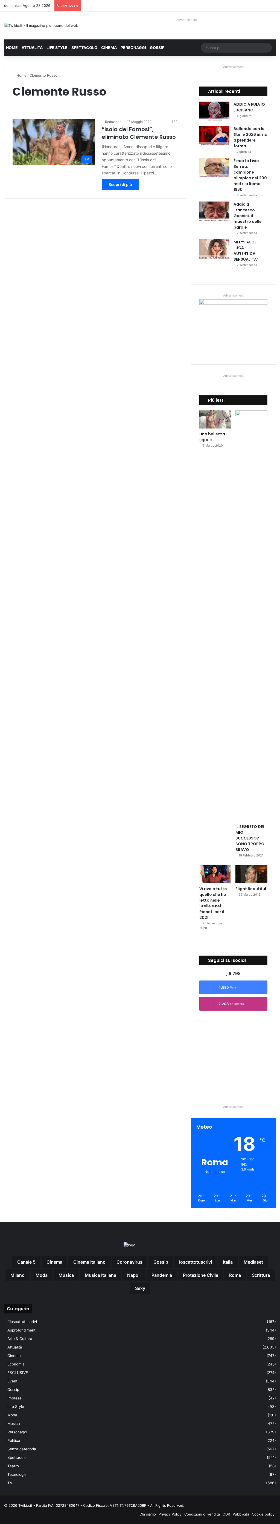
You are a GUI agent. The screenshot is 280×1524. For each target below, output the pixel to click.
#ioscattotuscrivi (22, 1321)
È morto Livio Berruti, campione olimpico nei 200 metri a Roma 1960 (250, 175)
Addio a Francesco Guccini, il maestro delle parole (248, 216)
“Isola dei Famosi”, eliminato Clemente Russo (139, 133)
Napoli (134, 1275)
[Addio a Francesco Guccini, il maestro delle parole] (214, 212)
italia (228, 1262)
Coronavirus (129, 1262)
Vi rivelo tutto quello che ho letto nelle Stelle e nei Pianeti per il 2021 (213, 903)
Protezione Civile (200, 1275)
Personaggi (133, 47)
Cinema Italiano (89, 1262)
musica (66, 1275)
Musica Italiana (100, 1275)
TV (9, 1483)
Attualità (32, 47)
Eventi (12, 1381)
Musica (13, 1423)
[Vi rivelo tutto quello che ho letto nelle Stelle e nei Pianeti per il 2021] (215, 874)
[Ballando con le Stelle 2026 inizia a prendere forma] (214, 136)
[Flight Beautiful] (251, 874)
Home (12, 47)
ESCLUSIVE (17, 1372)
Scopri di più (120, 184)
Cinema (109, 47)
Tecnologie (17, 1474)
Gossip (157, 47)
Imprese (14, 1398)
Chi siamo (147, 1514)
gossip (160, 1262)
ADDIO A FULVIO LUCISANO (249, 107)
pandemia (161, 1275)
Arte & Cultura (19, 1338)
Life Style (57, 47)
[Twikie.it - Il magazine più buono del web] (41, 25)
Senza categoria (21, 1449)
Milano (17, 1275)
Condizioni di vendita (202, 1514)
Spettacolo (84, 47)
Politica (13, 1440)
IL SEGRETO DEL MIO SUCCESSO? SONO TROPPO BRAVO (250, 838)
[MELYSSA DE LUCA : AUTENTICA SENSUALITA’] (214, 249)
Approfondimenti (21, 1330)
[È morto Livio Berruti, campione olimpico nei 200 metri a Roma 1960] (214, 168)
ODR (226, 1514)
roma (235, 1275)
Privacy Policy (170, 1514)
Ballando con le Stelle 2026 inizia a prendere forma (250, 137)
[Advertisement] (233, 1061)
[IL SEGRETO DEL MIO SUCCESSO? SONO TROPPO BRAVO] (251, 615)
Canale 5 (26, 1262)
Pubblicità (241, 1514)
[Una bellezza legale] (215, 419)
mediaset (253, 1262)
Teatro (13, 1466)
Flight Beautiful (250, 889)
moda (42, 1275)
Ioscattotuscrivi (195, 1262)
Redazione (113, 122)
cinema (54, 1262)
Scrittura (261, 1275)
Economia (16, 1364)
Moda (12, 1415)
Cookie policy (263, 1514)
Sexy (140, 1288)
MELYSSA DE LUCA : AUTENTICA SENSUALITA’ (246, 250)
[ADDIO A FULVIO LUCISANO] (214, 112)
